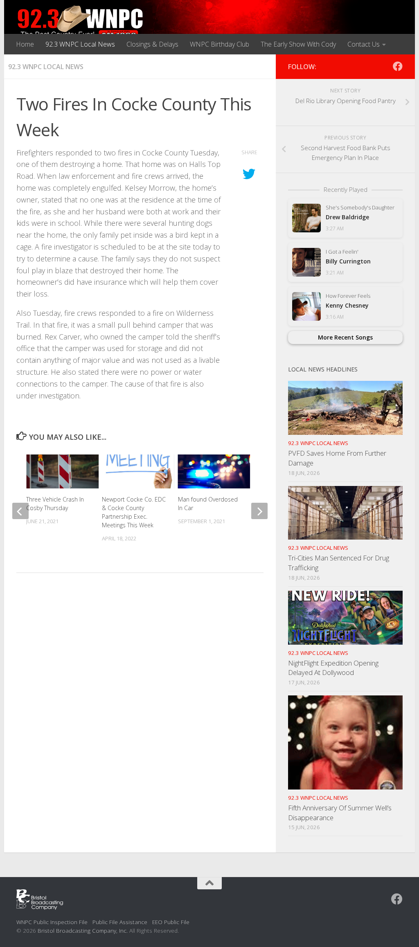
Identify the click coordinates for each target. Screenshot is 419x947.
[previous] (20, 511)
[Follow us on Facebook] (398, 66)
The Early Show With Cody (298, 44)
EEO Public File (170, 922)
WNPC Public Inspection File (52, 922)
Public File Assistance (119, 922)
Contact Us (363, 44)
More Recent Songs (345, 337)
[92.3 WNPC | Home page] (80, 22)
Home (25, 44)
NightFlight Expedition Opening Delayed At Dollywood (333, 667)
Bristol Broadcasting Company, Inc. (83, 930)
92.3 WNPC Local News (80, 44)
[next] (259, 511)
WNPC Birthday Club (219, 44)
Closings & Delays (152, 44)
